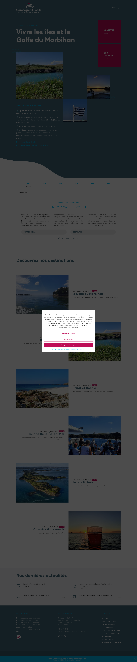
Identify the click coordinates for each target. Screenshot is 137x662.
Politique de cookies (58, 349)
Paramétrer (68, 339)
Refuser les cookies (68, 333)
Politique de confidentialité (75, 349)
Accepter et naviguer (68, 345)
